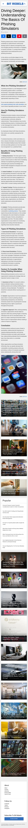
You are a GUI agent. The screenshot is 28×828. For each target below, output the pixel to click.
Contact (6, 789)
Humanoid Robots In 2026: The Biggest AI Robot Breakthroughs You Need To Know (13, 564)
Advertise (6, 791)
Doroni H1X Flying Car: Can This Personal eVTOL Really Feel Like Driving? (13, 676)
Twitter (6, 805)
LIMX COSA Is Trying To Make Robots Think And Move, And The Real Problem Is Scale (13, 603)
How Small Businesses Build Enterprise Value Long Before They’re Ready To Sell (12, 452)
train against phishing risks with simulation (12, 104)
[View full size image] (14, 71)
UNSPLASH (25, 81)
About (5, 788)
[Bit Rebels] (14, 5)
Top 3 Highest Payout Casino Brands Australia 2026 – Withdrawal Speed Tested (13, 736)
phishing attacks (13, 211)
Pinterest (6, 806)
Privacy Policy (7, 792)
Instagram (6, 808)
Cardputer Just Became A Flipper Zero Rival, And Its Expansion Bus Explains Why (13, 774)
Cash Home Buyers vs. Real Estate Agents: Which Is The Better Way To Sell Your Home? (14, 491)
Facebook (6, 803)
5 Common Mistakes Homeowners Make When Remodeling (11, 695)
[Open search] (25, 3)
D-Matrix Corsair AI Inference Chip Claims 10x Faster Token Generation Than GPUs (14, 637)
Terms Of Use (7, 794)
